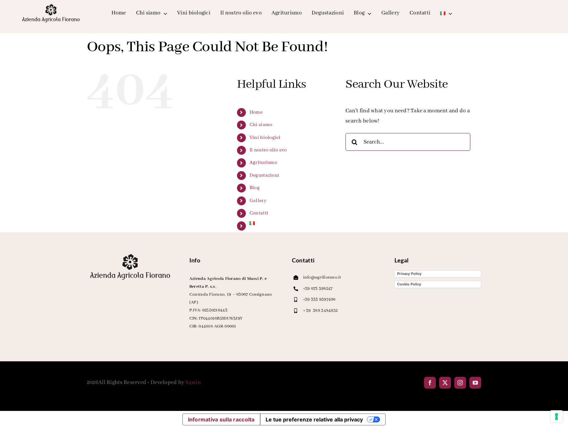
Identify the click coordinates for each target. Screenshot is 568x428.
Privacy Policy (409, 273)
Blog (254, 188)
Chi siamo (260, 125)
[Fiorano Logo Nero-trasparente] (51, 5)
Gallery (258, 201)
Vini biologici (265, 138)
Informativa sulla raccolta (221, 419)
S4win (193, 382)
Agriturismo (263, 163)
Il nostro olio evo (268, 150)
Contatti (258, 213)
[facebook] (430, 383)
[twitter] (445, 383)
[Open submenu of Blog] (368, 13)
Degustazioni (264, 175)
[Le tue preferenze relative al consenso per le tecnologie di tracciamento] (556, 416)
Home (256, 112)
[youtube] (475, 383)
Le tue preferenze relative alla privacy (314, 419)
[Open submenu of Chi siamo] (163, 13)
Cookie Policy (409, 284)
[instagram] (460, 383)
